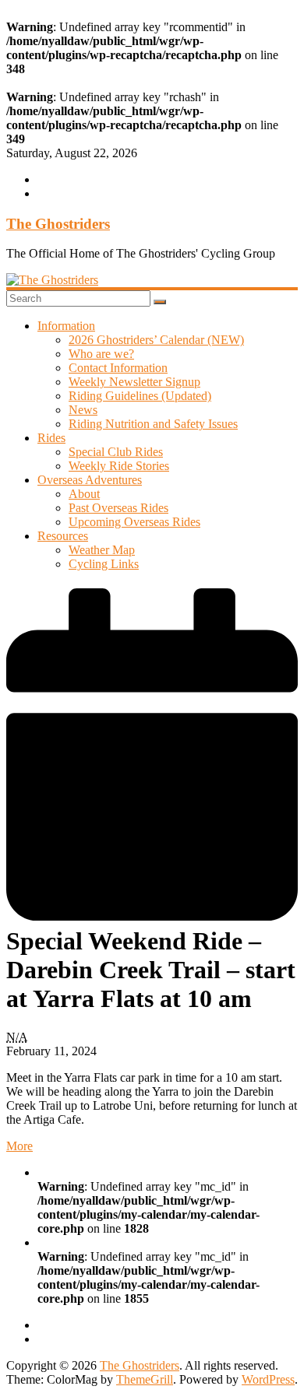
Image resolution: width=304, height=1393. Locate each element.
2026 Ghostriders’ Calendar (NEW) (156, 339)
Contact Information (118, 367)
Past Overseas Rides (118, 507)
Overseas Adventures (89, 479)
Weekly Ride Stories (119, 465)
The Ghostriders (58, 224)
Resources (62, 535)
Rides (51, 437)
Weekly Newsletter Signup (134, 381)
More (19, 1146)
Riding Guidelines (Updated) (140, 395)
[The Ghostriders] (52, 279)
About (84, 493)
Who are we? (101, 353)
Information (66, 325)
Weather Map (102, 549)
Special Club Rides (116, 451)
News (83, 409)
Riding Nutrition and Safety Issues (153, 423)
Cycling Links (104, 563)
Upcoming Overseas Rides (134, 521)
